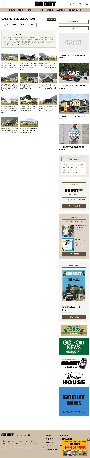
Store (50, 10)
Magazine (60, 10)
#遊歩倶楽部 (79, 165)
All (5, 8)
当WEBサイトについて (21, 443)
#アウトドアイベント (77, 167)
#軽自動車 (66, 167)
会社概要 (3, 441)
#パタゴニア (79, 172)
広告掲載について (22, 441)
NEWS (49, 436)
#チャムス (71, 165)
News (12, 10)
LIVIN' (23, 25)
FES (32, 25)
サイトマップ (33, 443)
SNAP (41, 10)
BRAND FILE (51, 449)
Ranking (83, 8)
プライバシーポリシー (7, 443)
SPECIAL (31, 10)
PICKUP (21, 10)
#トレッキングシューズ (76, 170)
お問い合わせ (11, 441)
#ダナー (65, 170)
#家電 (65, 165)
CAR (14, 25)
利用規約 (31, 441)
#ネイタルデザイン (68, 172)
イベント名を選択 (52, 19)
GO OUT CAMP (75, 10)
